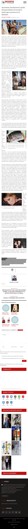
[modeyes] (8, 2)
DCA (3, 262)
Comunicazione (22, 260)
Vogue (8, 264)
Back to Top (13, 477)
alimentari (11, 259)
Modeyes (4, 263)
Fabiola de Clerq (13, 262)
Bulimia (24, 259)
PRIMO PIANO (13, 258)
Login (14, 527)
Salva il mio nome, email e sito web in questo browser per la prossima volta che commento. (13, 352)
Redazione (5, 495)
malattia (23, 262)
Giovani (19, 262)
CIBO (9, 258)
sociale (21, 263)
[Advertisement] (11, 380)
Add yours (20, 330)
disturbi (6, 262)
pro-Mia (12, 263)
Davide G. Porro (6, 17)
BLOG (21, 259)
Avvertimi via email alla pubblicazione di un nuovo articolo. (13, 358)
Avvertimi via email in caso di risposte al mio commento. (13, 356)
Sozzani (3, 264)
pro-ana (8, 263)
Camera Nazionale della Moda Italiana (10, 260)
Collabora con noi (14, 524)
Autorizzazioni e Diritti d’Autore (14, 522)
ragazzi (17, 263)
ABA (7, 259)
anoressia (16, 259)
